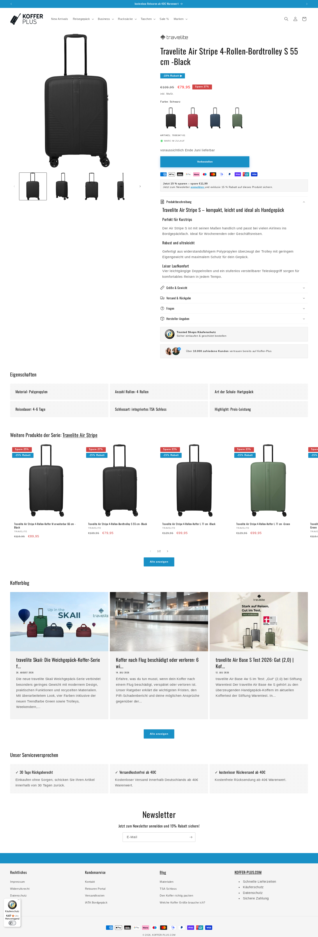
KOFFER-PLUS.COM (164, 935)
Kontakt (90, 881)
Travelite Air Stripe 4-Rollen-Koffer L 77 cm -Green (263, 524)
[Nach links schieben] (14, 186)
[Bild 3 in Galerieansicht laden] (91, 186)
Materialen (167, 881)
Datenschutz (18, 895)
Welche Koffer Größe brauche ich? (182, 902)
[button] (83, 19)
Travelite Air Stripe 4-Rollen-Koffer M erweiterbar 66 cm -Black (44, 525)
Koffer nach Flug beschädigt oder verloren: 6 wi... (157, 663)
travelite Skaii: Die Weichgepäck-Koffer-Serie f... (58, 663)
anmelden (198, 187)
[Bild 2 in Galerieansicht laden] (62, 186)
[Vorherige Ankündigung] (11, 4)
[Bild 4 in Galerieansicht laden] (121, 186)
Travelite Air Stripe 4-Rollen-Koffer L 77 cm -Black (188, 524)
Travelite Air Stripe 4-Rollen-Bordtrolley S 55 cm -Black (117, 524)
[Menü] (18, 900)
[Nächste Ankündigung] (307, 4)
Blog (163, 872)
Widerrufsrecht (19, 888)
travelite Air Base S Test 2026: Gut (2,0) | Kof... (255, 663)
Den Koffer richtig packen (176, 895)
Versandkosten (95, 895)
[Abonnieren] (190, 837)
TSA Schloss (168, 888)
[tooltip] (171, 117)
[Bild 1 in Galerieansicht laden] (33, 186)
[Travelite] (174, 40)
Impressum (17, 881)
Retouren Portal (95, 888)
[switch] (12, 923)
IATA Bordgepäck (96, 902)
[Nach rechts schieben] (140, 186)
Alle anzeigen (159, 561)
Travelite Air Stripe (80, 434)
